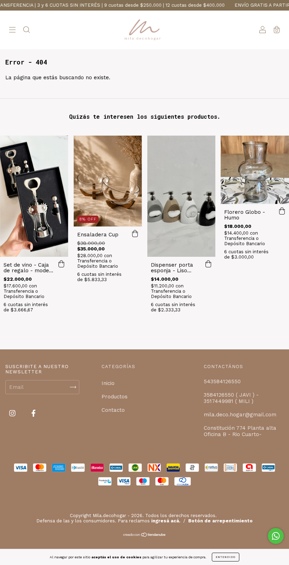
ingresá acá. (165, 520)
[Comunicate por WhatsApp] (276, 536)
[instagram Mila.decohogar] (13, 413)
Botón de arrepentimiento (220, 520)
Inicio (108, 383)
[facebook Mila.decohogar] (33, 413)
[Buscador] (26, 30)
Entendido (225, 557)
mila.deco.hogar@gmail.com (240, 414)
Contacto (113, 410)
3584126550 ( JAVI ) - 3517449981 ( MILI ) (231, 398)
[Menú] (12, 30)
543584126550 (222, 381)
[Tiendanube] (145, 535)
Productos (115, 396)
